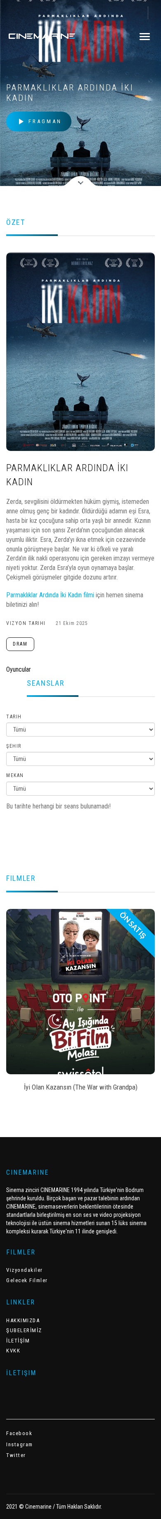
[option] (80, 1003)
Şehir (13, 746)
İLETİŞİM (18, 1341)
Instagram (19, 1444)
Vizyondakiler (24, 1270)
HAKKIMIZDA (23, 1320)
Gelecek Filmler (27, 1280)
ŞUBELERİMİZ (24, 1330)
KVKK (13, 1350)
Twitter (16, 1455)
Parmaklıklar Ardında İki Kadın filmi (50, 595)
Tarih (14, 717)
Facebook (19, 1433)
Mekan (15, 775)
